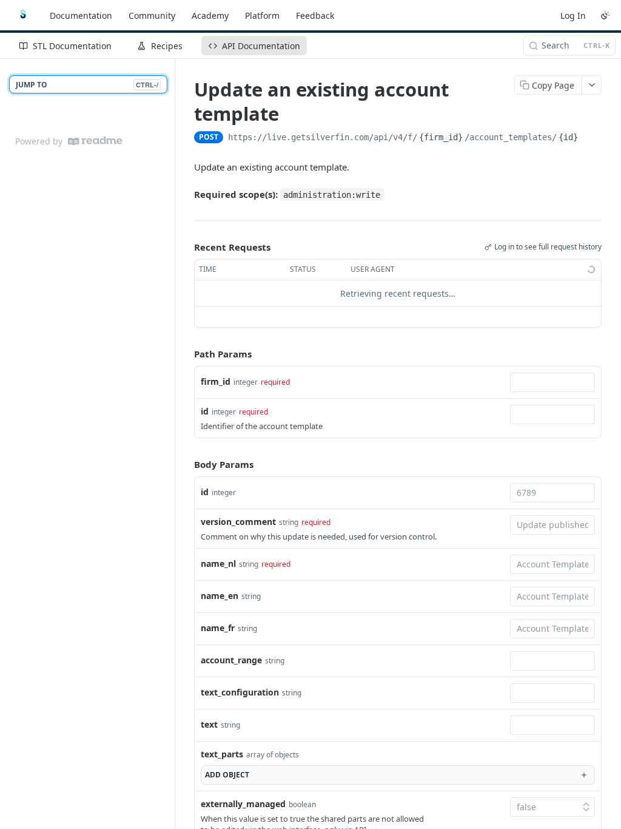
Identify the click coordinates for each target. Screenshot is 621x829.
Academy (210, 15)
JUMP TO (87, 85)
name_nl (218, 563)
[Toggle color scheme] (605, 15)
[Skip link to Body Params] (185, 464)
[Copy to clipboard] (592, 138)
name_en (219, 595)
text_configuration (240, 692)
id (205, 411)
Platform (262, 15)
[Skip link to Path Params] (185, 354)
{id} (568, 137)
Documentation (81, 15)
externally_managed (243, 804)
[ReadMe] (95, 141)
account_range (231, 660)
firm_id (215, 381)
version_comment (238, 521)
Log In (573, 15)
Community (152, 15)
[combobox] (552, 382)
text (209, 724)
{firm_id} (441, 137)
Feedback (315, 15)
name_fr (218, 628)
